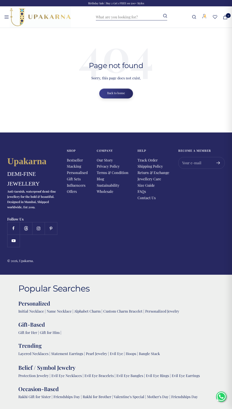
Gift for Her (27, 332)
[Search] (194, 17)
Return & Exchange (153, 172)
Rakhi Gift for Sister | (35, 396)
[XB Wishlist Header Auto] (215, 16)
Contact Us (147, 197)
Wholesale (105, 191)
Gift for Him (50, 332)
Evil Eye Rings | (159, 375)
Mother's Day (158, 396)
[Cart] (225, 17)
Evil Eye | (118, 353)
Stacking (74, 166)
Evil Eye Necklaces (66, 375)
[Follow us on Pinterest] (51, 228)
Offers (72, 191)
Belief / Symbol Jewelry (46, 367)
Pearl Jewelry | (98, 353)
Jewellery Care (149, 178)
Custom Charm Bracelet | (124, 311)
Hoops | (132, 353)
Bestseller (75, 160)
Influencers (76, 185)
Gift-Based (31, 324)
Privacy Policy (108, 166)
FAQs (142, 191)
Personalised (77, 172)
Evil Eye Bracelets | (100, 375)
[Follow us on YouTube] (13, 241)
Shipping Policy (150, 166)
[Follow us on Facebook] (13, 228)
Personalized (34, 303)
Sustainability (108, 185)
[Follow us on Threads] (26, 228)
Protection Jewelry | (34, 375)
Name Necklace (59, 311)
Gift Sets (74, 178)
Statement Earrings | (68, 353)
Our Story (105, 160)
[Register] (218, 162)
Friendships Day (67, 396)
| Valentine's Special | (129, 396)
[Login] (204, 17)
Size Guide (146, 185)
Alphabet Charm (87, 311)
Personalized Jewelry (162, 311)
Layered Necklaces (33, 353)
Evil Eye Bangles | (131, 375)
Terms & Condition (112, 172)
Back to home (116, 93)
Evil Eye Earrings (186, 375)
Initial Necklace (31, 311)
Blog (100, 178)
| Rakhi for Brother (96, 396)
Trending (30, 345)
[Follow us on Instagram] (38, 228)
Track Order (148, 160)
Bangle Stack (149, 353)
